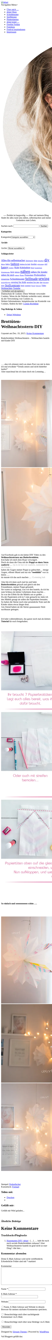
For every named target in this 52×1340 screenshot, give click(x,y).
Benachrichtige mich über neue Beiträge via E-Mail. (27, 1322)
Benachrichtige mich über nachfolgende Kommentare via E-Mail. (20, 1315)
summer (28, 286)
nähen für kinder (39, 272)
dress (3, 264)
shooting (46, 282)
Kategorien (6, 237)
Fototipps (11, 27)
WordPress (44, 1332)
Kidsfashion (25, 267)
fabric (7, 264)
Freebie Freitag (13, 24)
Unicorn (38, 285)
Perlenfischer (15, 1184)
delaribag (41, 261)
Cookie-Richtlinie (31, 304)
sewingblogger (6, 282)
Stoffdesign (12, 17)
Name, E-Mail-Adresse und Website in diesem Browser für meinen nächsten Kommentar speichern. (24, 1308)
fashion (15, 264)
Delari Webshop (14, 314)
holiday (11, 268)
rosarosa (5, 279)
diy (46, 260)
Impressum (11, 32)
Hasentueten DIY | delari (17, 1241)
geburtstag (40, 264)
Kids (16, 267)
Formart (15, 1187)
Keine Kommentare (35, 333)
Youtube (16, 288)
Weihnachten (6, 288)
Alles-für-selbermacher (13, 260)
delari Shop (12, 12)
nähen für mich (7, 275)
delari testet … (13, 22)
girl (46, 264)
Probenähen (40, 275)
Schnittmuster (13, 14)
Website (4, 1302)
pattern (17, 275)
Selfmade (31, 279)
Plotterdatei (29, 275)
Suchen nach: (7, 226)
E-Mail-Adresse (9, 1294)
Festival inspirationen (16, 29)
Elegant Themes (20, 1332)
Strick (22, 286)
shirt (41, 282)
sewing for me (33, 282)
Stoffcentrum (12, 285)
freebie (34, 264)
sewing (43, 278)
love (12, 272)
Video (43, 286)
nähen (25, 271)
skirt (2, 286)
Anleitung (29, 261)
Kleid (32, 268)
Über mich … (13, 9)
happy (4, 267)
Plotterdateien (13, 19)
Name (4, 1289)
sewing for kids (18, 282)
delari (35, 261)
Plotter (22, 275)
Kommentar (6, 1266)
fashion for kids (25, 264)
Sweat (33, 285)
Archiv (4, 248)
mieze (17, 272)
